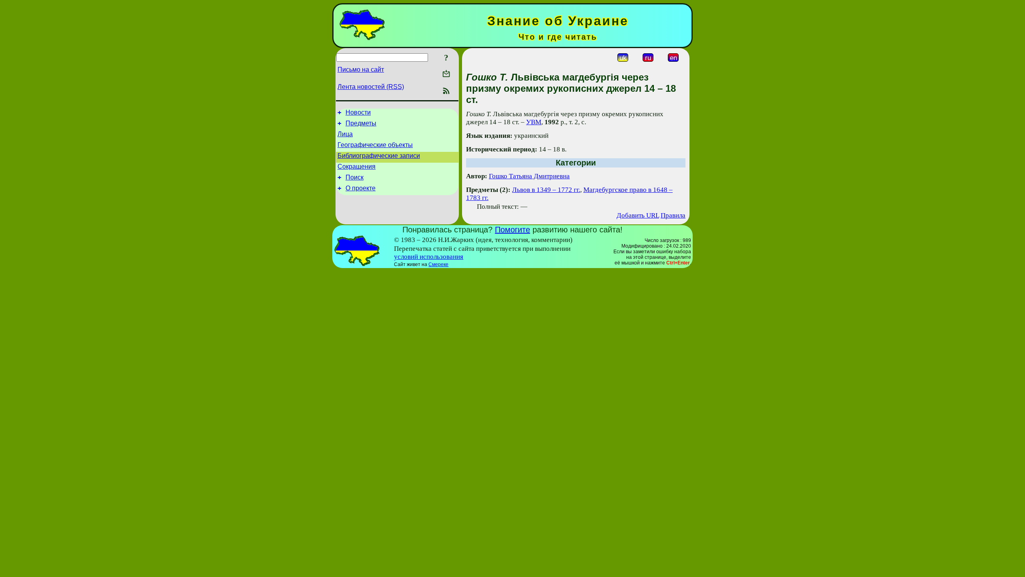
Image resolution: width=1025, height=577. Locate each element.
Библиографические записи (379, 155)
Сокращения (357, 166)
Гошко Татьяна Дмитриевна (529, 176)
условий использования (428, 256)
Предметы (361, 123)
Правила (673, 215)
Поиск (355, 177)
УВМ (533, 122)
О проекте (361, 188)
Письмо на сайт (361, 69)
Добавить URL (638, 215)
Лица (345, 134)
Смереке (438, 264)
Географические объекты (375, 144)
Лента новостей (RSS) (371, 86)
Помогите (512, 229)
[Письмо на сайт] (446, 74)
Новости (358, 112)
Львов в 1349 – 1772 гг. (546, 190)
